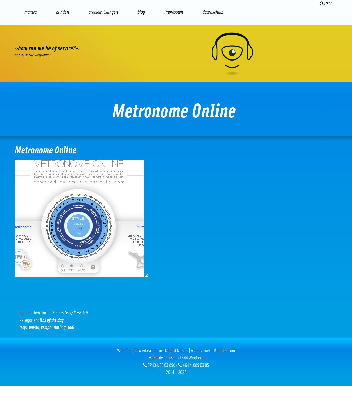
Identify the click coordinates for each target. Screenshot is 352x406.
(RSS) (68, 312)
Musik (34, 327)
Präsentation (125, 38)
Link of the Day (52, 320)
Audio (100, 38)
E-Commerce (51, 38)
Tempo (46, 327)
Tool (71, 327)
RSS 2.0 (82, 312)
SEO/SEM (76, 38)
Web (27, 38)
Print (149, 38)
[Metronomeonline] (82, 275)
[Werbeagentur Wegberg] (176, 53)
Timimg (60, 327)
